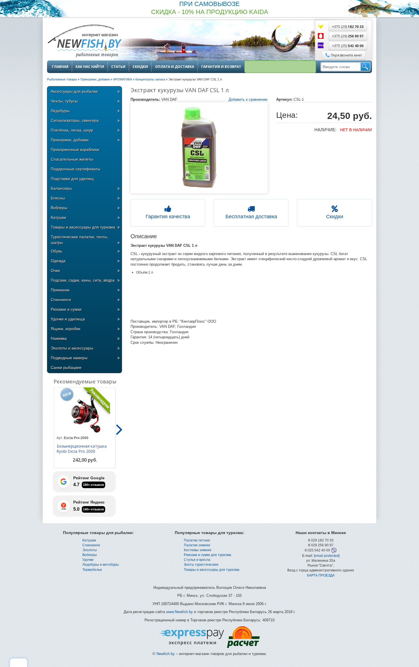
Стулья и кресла (197, 560)
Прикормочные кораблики (75, 149)
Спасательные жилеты (72, 159)
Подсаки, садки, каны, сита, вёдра (83, 280)
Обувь (56, 251)
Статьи (118, 67)
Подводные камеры (69, 357)
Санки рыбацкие (66, 367)
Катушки (58, 217)
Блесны (58, 198)
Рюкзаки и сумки (66, 309)
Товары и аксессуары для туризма (83, 227)
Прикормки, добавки (70, 140)
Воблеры (59, 207)
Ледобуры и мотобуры (100, 565)
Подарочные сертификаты (75, 169)
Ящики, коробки (65, 328)
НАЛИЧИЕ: (325, 129)
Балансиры (61, 188)
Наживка (59, 338)
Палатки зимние (197, 545)
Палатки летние (197, 540)
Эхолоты (89, 550)
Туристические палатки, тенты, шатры (79, 240)
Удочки (87, 560)
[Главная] (84, 41)
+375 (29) (347, 26)
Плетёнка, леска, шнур (72, 130)
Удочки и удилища (68, 319)
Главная (60, 67)
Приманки (60, 290)
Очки (55, 270)
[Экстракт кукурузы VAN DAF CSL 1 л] (199, 147)
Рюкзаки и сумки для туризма (207, 555)
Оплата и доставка (174, 67)
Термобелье (92, 570)
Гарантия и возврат (221, 67)
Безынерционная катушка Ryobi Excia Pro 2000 (81, 448)
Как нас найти (90, 67)
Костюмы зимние (197, 550)
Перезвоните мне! (346, 55)
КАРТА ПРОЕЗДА (321, 575)
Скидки (140, 67)
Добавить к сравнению (248, 99)
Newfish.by (165, 654)
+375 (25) (347, 45)
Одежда (58, 260)
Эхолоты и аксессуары (72, 348)
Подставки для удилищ (72, 178)
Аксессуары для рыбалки (74, 91)
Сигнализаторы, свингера (75, 120)
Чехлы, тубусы (64, 101)
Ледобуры (60, 110)
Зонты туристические (201, 565)
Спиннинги (61, 299)
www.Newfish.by (179, 612)
